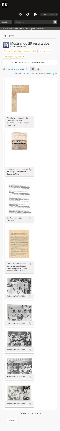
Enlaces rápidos (35, 14)
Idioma (27, 14)
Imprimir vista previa (14, 69)
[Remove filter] (36, 51)
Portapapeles (20, 14)
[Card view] (32, 69)
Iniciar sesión (48, 14)
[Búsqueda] (55, 22)
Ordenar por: (19, 73)
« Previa (12, 420)
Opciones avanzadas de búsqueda (30, 62)
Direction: (39, 73)
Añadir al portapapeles (30, 118)
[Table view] (38, 69)
